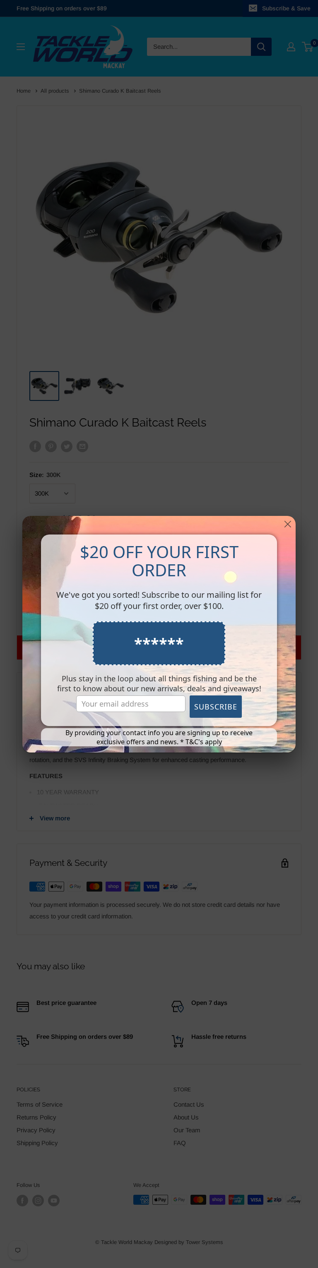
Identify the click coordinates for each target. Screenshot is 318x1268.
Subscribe (215, 707)
